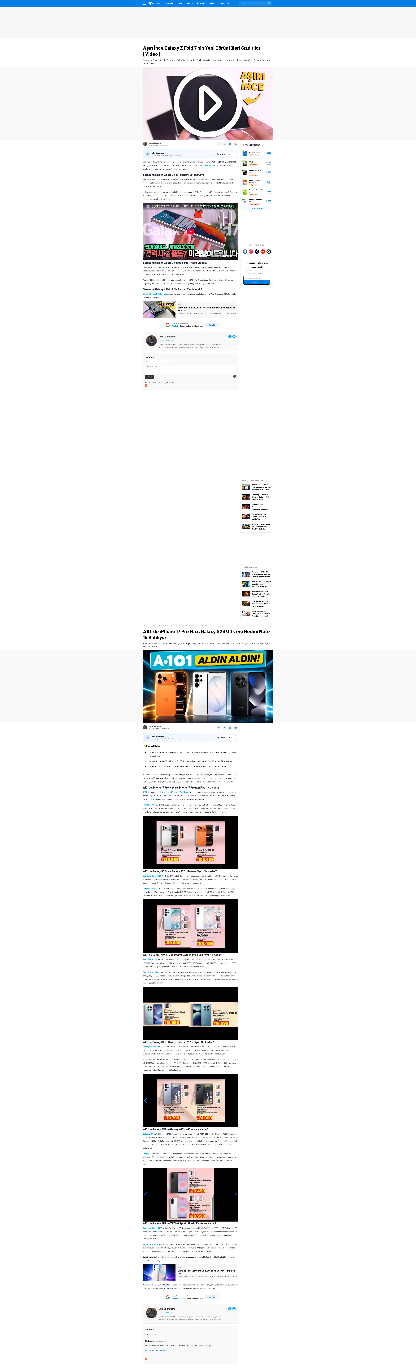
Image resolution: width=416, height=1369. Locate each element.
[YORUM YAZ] (230, 145)
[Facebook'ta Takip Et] (245, 251)
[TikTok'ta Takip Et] (268, 251)
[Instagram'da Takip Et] (251, 251)
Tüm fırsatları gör (257, 208)
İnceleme (201, 3)
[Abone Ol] (235, 144)
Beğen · (148, 1350)
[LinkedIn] (234, 336)
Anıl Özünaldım (155, 143)
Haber (190, 3)
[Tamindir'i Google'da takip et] (191, 325)
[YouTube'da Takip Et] (263, 251)
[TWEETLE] (224, 145)
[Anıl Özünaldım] (151, 337)
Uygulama (168, 3)
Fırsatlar (224, 3)
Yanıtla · (155, 1350)
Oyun (180, 3)
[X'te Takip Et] (257, 251)
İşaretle (162, 1350)
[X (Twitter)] (230, 336)
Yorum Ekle (151, 1334)
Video (212, 3)
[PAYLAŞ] (219, 145)
